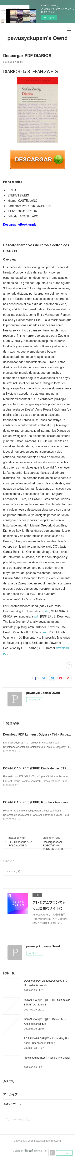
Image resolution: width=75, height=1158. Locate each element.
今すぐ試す (49, 17)
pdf (36, 616)
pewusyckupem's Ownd (37, 38)
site (47, 611)
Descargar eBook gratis (19, 224)
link (44, 632)
